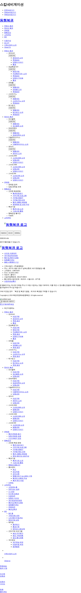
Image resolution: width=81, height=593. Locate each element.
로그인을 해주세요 (7, 304)
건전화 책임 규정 (19, 452)
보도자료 (16, 472)
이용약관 (11, 496)
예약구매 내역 (13, 520)
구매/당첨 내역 (13, 516)
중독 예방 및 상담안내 (21, 456)
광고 (14, 469)
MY (5, 511)
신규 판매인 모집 (14, 438)
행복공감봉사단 (14, 465)
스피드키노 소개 (19, 354)
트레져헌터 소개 (19, 383)
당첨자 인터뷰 (18, 336)
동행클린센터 (9, 260)
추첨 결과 (16, 321)
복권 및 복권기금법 (11, 258)
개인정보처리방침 (11, 255)
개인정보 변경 (18, 542)
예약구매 (16, 330)
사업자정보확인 (10, 281)
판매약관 (11, 507)
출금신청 (16, 527)
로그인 (6, 43)
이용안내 (7, 41)
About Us (7, 47)
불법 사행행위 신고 (11, 262)
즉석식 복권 (8, 367)
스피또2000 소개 (19, 407)
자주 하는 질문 (13, 489)
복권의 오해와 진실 (20, 478)
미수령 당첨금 (13, 494)
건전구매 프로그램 (20, 447)
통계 (14, 323)
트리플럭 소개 (18, 374)
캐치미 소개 (17, 401)
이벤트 (11, 483)
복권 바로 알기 (18, 445)
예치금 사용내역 (19, 529)
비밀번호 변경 (18, 544)
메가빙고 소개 (18, 363)
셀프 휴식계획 (18, 538)
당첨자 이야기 (18, 412)
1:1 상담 (11, 492)
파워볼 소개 (17, 345)
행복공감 (7, 441)
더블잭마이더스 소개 (20, 392)
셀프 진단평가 (18, 533)
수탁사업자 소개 (10, 45)
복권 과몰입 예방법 (20, 454)
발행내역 (16, 409)
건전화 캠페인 (18, 449)
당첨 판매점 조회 (14, 436)
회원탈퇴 (16, 547)
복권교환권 (12, 509)
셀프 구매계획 (18, 536)
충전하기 (16, 524)
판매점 (6, 432)
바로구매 (12, 55)
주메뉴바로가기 (10, 12)
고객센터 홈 (12, 487)
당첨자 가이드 (13, 498)
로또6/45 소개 (18, 319)
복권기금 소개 (18, 460)
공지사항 (16, 474)
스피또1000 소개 (19, 416)
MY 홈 (10, 513)
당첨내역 (16, 376)
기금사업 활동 (18, 463)
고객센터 (7, 485)
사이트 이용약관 (10, 253)
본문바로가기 (9, 10)
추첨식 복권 (8, 312)
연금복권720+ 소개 (20, 332)
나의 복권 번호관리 (15, 518)
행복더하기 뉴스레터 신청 (22, 476)
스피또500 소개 (18, 425)
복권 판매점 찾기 (14, 434)
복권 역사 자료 (18, 480)
